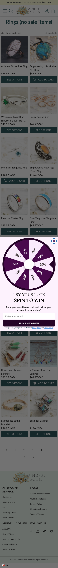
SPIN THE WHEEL (29, 323)
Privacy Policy (36, 328)
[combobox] (29, 565)
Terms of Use (48, 328)
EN (7, 565)
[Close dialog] (54, 241)
